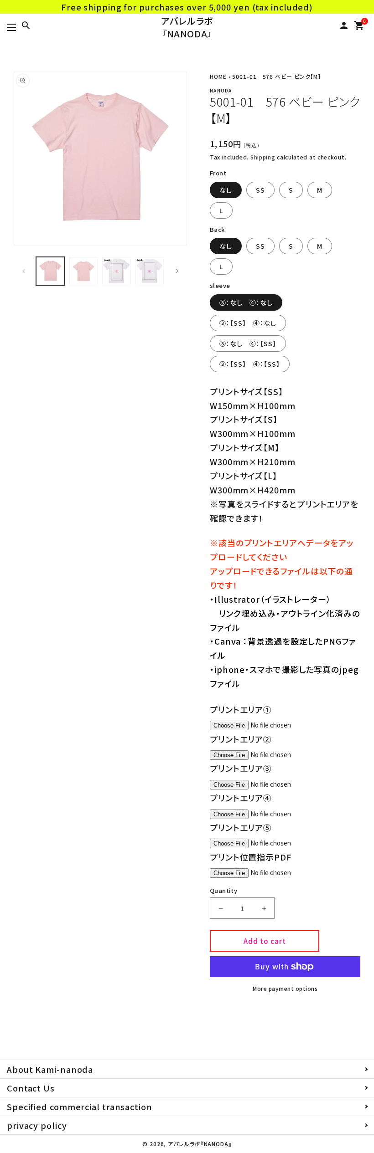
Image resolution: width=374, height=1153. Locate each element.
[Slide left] (24, 271)
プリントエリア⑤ (241, 827)
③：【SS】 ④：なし (247, 323)
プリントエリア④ (241, 798)
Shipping (262, 157)
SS (260, 190)
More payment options (285, 988)
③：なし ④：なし (246, 302)
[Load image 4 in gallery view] (149, 271)
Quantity (223, 890)
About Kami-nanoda (50, 1069)
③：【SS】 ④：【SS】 (249, 364)
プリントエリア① (241, 709)
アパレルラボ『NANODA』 (187, 27)
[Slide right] (177, 271)
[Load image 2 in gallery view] (83, 271)
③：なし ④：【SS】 (247, 343)
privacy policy (37, 1125)
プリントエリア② (241, 739)
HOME (218, 76)
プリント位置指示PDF (251, 857)
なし (225, 190)
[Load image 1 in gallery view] (50, 271)
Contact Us (31, 1088)
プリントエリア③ (241, 768)
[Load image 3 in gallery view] (116, 271)
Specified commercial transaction (79, 1106)
